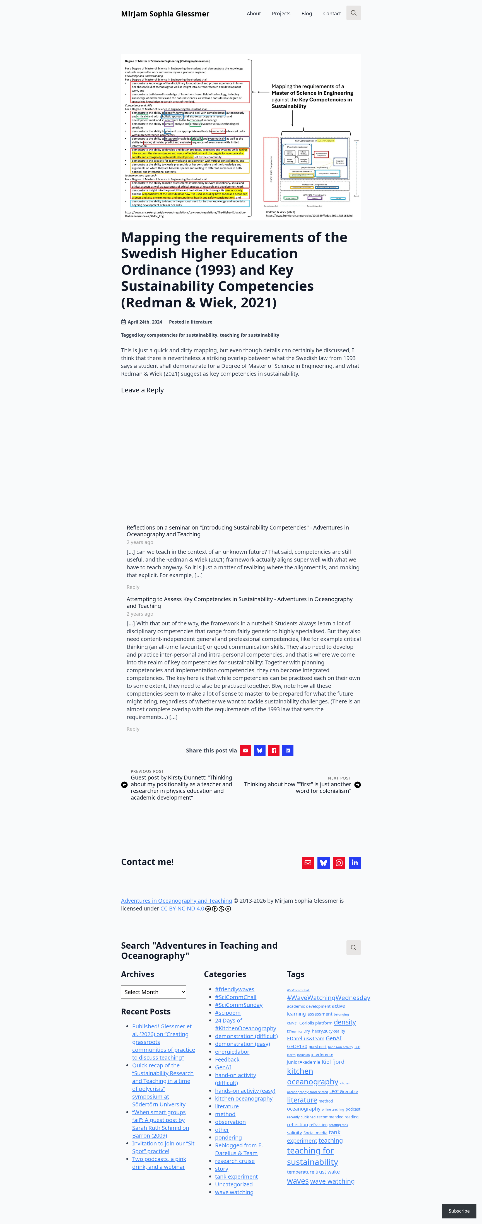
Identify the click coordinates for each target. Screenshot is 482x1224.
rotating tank (338, 1125)
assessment (319, 1014)
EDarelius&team (305, 1038)
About (254, 13)
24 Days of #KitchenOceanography (245, 1024)
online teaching (333, 1109)
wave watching (234, 1192)
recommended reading (337, 1116)
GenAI (223, 1067)
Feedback (227, 1059)
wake (333, 1171)
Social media (315, 1132)
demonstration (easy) (242, 1044)
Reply (133, 587)
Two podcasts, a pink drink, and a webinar (159, 1162)
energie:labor (232, 1051)
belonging (341, 1014)
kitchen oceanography (244, 1098)
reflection (297, 1124)
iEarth (291, 1055)
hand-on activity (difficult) (235, 1079)
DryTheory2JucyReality (324, 1031)
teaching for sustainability (249, 335)
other (222, 1129)
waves (298, 1181)
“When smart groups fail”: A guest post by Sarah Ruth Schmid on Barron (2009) (160, 1123)
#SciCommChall (235, 997)
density (345, 1021)
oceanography (303, 1108)
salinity (294, 1132)
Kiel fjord (333, 1061)
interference (322, 1054)
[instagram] (339, 863)
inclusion (303, 1055)
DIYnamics (294, 1031)
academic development (309, 1006)
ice (357, 1046)
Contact (332, 13)
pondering (228, 1137)
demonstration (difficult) (246, 1036)
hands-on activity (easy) (245, 1090)
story (221, 1168)
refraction (318, 1124)
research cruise (235, 1161)
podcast (353, 1109)
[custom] (308, 863)
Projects (281, 13)
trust (320, 1172)
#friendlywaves (234, 989)
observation (230, 1122)
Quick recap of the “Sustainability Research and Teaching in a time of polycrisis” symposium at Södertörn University (163, 1085)
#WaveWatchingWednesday (328, 997)
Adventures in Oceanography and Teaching (176, 900)
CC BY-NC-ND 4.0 (182, 908)
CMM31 (292, 1023)
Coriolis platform (315, 1023)
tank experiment (236, 1176)
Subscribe (459, 1211)
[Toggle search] (353, 13)
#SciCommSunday (238, 1005)
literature (201, 322)
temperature (300, 1172)
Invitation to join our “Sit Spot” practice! (163, 1147)
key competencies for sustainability (177, 335)
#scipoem (228, 1012)
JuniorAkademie (303, 1062)
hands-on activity (340, 1047)
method (225, 1114)
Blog (307, 13)
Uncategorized (234, 1184)
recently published (301, 1117)
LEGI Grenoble (343, 1091)
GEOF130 (297, 1046)
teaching (331, 1140)
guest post (318, 1046)
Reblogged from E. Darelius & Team (239, 1149)
